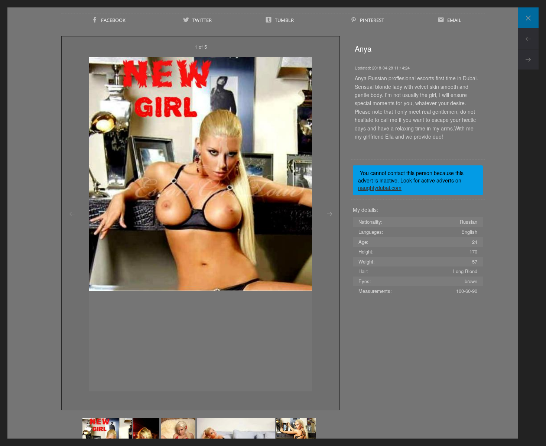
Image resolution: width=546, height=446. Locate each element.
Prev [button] (72, 214)
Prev (528, 38)
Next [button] (329, 214)
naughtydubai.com (380, 187)
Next (528, 59)
